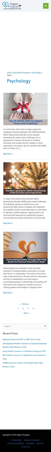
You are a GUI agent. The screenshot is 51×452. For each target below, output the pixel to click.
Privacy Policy (17, 440)
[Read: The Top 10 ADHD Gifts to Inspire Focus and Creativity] (25, 109)
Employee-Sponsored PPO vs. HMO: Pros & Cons (21, 339)
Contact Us (25, 447)
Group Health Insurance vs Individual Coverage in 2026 (24, 351)
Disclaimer (30, 443)
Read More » (8, 153)
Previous (24, 304)
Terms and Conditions (15, 443)
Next (27, 313)
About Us (40, 443)
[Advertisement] (25, 38)
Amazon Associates (31, 440)
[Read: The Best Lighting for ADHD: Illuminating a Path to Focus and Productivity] (25, 178)
